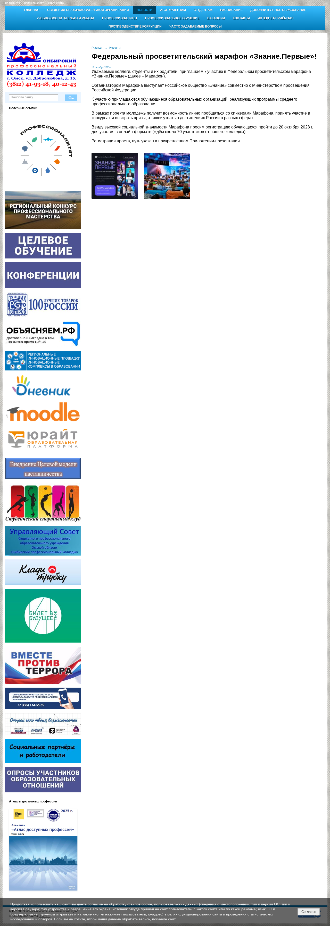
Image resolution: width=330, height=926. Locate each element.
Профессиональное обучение (172, 18)
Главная (31, 10)
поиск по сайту (34, 2)
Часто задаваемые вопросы (195, 26)
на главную (12, 2)
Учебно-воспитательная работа (65, 18)
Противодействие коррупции (135, 26)
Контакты (241, 18)
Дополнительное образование (278, 10)
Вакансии (216, 18)
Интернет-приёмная (276, 18)
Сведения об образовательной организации (88, 10)
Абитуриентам (173, 10)
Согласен (308, 912)
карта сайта (56, 2)
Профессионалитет (119, 18)
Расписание (231, 10)
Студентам (203, 10)
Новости (144, 10)
